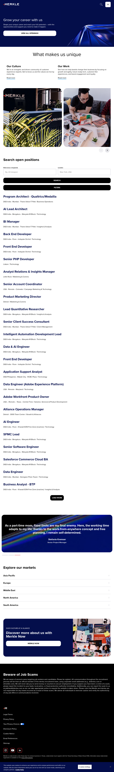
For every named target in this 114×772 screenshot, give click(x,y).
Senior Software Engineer (21, 447)
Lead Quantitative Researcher (23, 309)
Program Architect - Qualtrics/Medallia (29, 196)
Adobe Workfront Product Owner (26, 397)
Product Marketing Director (22, 296)
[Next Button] (107, 150)
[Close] (110, 766)
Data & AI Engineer (16, 347)
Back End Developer (17, 234)
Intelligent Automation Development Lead (32, 334)
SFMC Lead (11, 434)
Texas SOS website (27, 758)
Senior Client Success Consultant (26, 321)
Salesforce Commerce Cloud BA (25, 459)
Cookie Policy (19, 770)
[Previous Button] (101, 150)
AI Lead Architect (15, 209)
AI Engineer (11, 422)
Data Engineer (13, 472)
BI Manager (11, 221)
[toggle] (108, 4)
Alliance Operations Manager (23, 409)
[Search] (101, 4)
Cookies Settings (84, 767)
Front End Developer (17, 246)
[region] (57, 767)
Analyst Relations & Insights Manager (29, 271)
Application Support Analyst (22, 372)
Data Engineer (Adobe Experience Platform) (33, 384)
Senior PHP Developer (18, 259)
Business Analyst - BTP (19, 484)
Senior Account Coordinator (22, 284)
